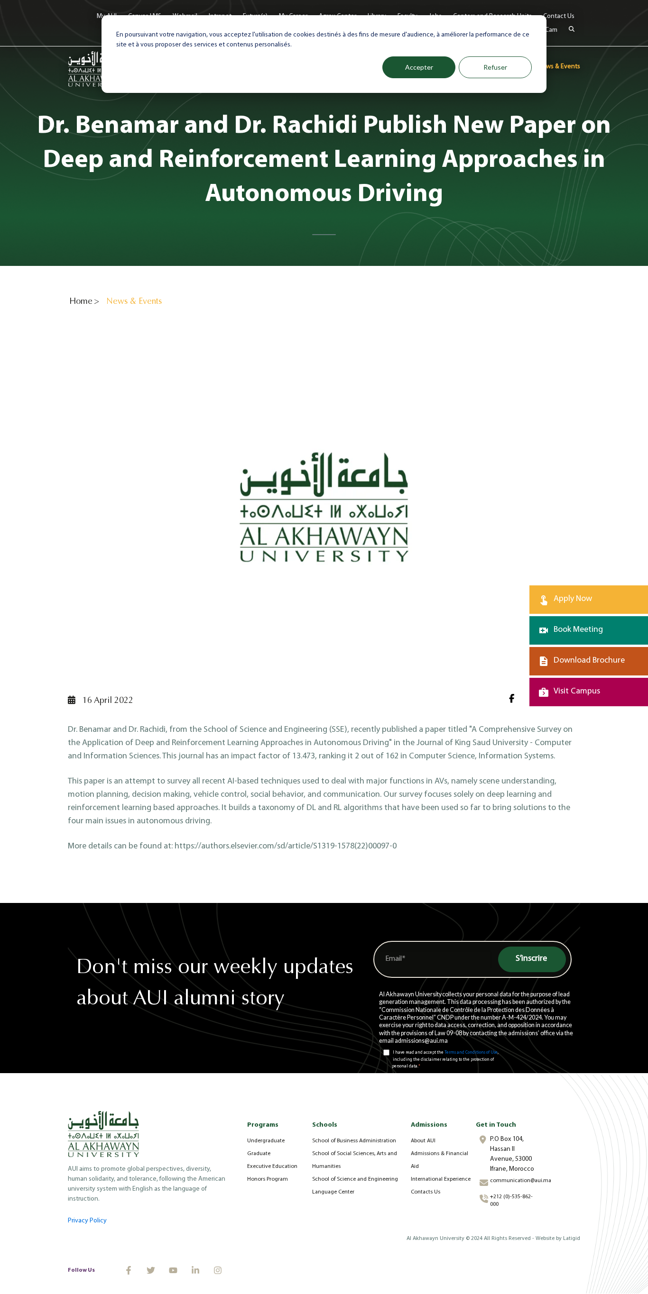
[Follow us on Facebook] (129, 1270)
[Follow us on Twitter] (151, 1270)
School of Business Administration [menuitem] (354, 1141)
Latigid (571, 1238)
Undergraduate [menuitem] (266, 1141)
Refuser (495, 67)
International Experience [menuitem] (441, 1179)
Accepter (419, 67)
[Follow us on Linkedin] (195, 1270)
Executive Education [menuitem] (272, 1166)
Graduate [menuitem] (258, 1154)
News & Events (559, 66)
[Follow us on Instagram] (218, 1270)
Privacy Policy (87, 1220)
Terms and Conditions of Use (471, 1052)
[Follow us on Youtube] (173, 1270)
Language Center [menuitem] (333, 1192)
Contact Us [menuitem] (558, 16)
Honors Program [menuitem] (267, 1179)
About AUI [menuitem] (423, 1141)
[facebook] (515, 700)
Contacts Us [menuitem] (425, 1192)
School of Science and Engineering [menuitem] (355, 1179)
